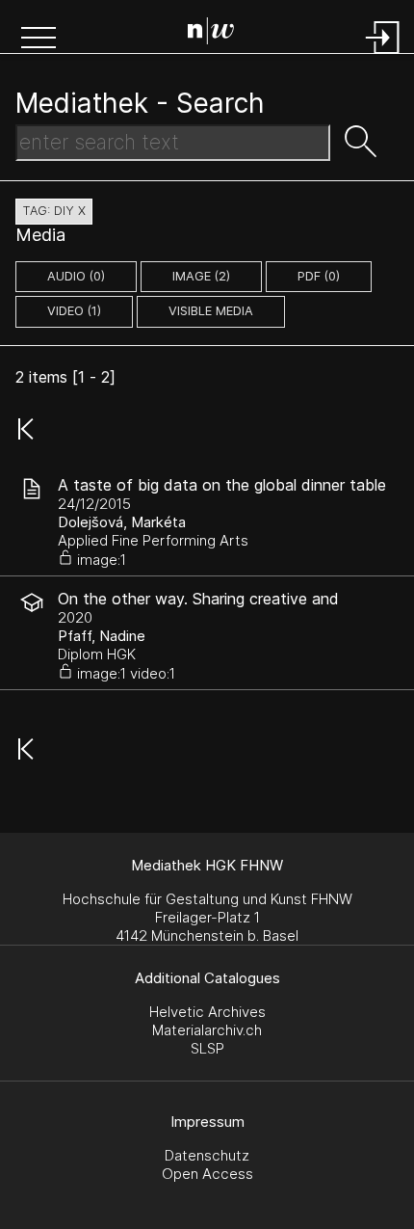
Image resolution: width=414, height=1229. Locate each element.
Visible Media (210, 311)
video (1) (74, 311)
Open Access (207, 1173)
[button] (38, 39)
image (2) (201, 276)
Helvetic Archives (207, 1011)
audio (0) (76, 276)
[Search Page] (211, 33)
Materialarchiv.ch (207, 1030)
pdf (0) (319, 276)
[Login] (383, 55)
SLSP (207, 1048)
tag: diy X (54, 210)
